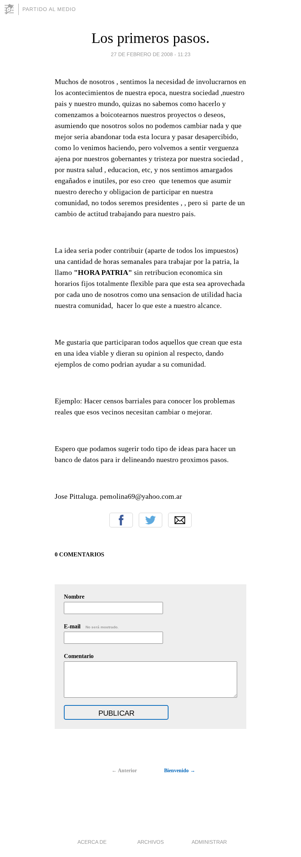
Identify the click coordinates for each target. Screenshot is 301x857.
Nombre (74, 596)
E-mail (91, 626)
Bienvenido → (179, 770)
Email (180, 520)
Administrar (209, 842)
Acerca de (91, 842)
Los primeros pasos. (150, 38)
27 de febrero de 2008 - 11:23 (151, 54)
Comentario (79, 656)
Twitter (150, 520)
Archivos (150, 842)
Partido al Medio (49, 9)
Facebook (121, 520)
